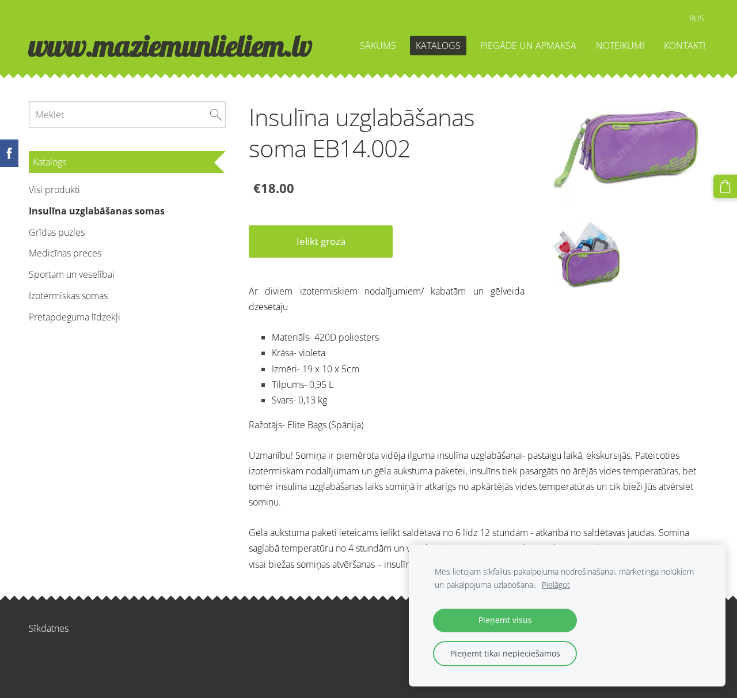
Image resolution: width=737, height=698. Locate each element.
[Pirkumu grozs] (725, 186)
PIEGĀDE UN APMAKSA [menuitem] (528, 45)
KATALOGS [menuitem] (438, 45)
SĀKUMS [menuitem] (378, 45)
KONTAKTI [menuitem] (684, 45)
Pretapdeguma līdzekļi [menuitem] (74, 317)
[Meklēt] (216, 114)
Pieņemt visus (505, 619)
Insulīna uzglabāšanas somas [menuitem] (97, 211)
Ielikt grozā (321, 241)
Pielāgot (556, 584)
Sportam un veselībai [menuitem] (72, 274)
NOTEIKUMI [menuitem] (620, 45)
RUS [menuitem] (696, 18)
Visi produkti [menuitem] (54, 189)
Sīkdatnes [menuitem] (49, 628)
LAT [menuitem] (672, 18)
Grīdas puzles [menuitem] (57, 232)
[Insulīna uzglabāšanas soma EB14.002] (581, 256)
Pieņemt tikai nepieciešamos (505, 653)
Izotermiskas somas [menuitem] (68, 295)
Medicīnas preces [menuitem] (65, 253)
